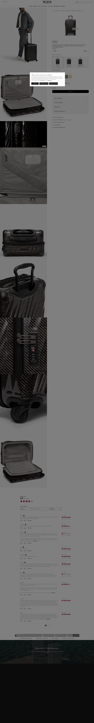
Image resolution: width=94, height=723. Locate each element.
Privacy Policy (42, 80)
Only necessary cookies (44, 83)
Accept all (35, 83)
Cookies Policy (49, 80)
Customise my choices (53, 83)
